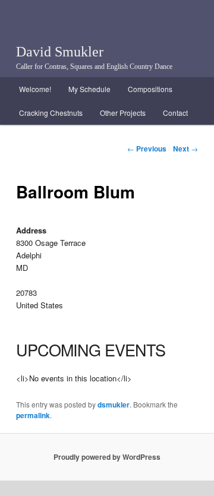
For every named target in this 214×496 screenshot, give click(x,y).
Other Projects (123, 113)
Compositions (150, 89)
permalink (33, 415)
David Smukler (59, 51)
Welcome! (35, 89)
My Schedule (89, 89)
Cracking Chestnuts (51, 113)
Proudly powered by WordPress (107, 456)
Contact (175, 113)
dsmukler (113, 404)
